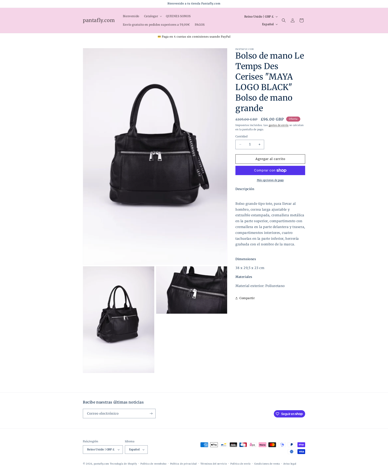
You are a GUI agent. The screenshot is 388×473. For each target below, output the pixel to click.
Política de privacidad (183, 463)
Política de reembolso (153, 463)
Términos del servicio (213, 463)
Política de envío (240, 463)
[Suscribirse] (151, 413)
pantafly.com (102, 463)
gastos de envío (279, 125)
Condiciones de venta (267, 463)
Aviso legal (289, 463)
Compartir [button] (247, 298)
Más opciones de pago (270, 180)
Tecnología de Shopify (123, 463)
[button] (152, 16)
